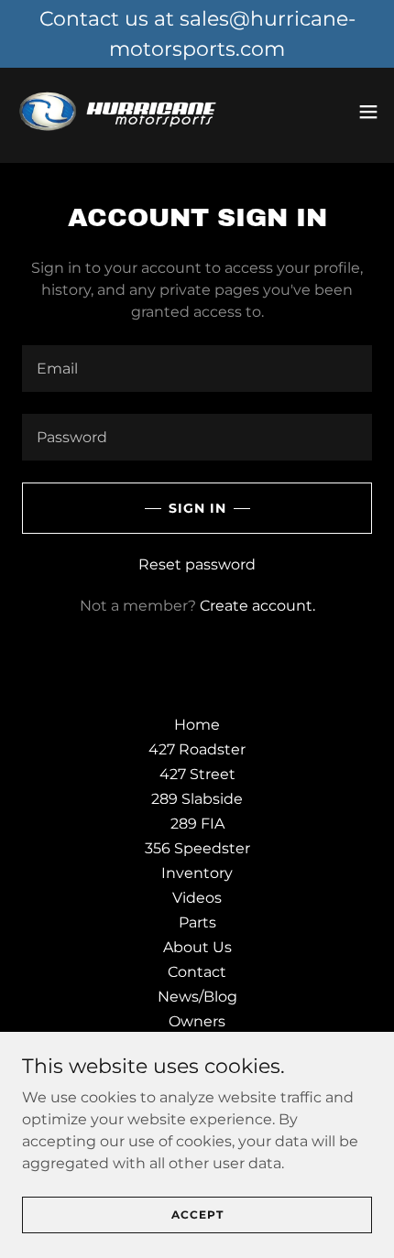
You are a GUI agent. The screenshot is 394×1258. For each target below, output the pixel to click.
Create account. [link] (257, 605)
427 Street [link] (197, 774)
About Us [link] (197, 947)
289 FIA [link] (197, 823)
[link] (117, 111)
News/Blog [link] (197, 996)
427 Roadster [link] (197, 749)
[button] (368, 111)
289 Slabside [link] (197, 799)
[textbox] (197, 368)
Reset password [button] (197, 564)
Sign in (197, 508)
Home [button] (197, 724)
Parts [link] (197, 922)
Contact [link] (197, 972)
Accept (197, 1214)
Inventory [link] (197, 873)
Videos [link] (197, 897)
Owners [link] (197, 1021)
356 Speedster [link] (197, 848)
